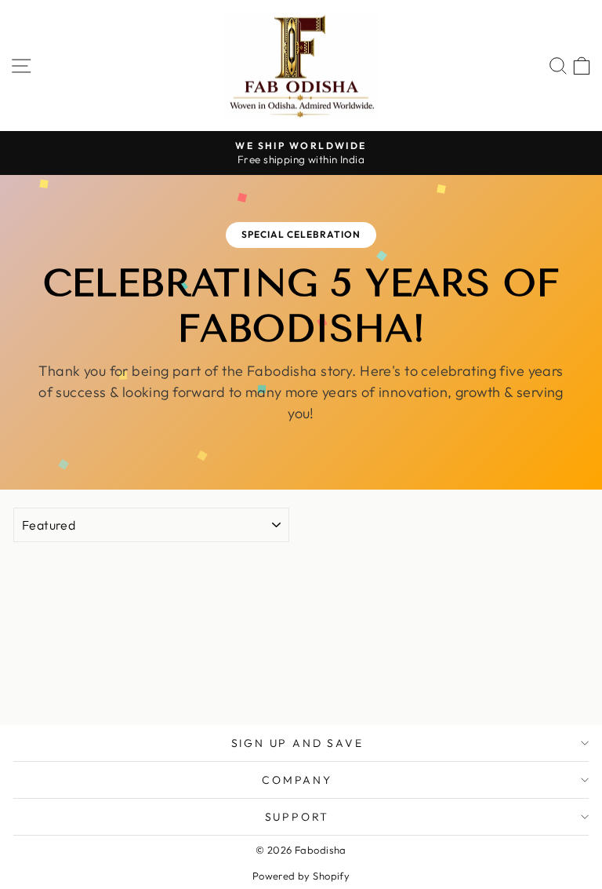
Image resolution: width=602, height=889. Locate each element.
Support (297, 817)
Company (297, 780)
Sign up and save (297, 743)
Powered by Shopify (301, 875)
